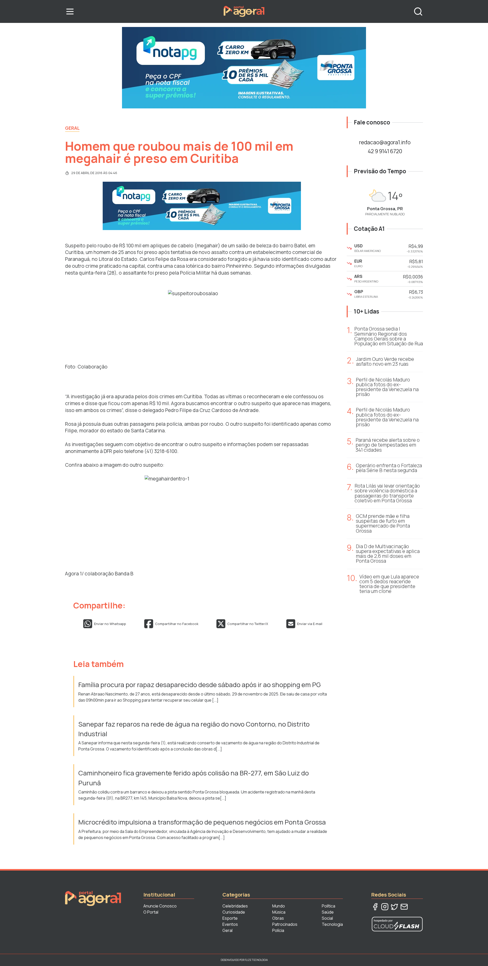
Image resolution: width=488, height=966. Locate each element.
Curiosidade (233, 912)
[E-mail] (404, 907)
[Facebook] (375, 907)
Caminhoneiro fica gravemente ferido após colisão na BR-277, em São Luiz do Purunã (193, 778)
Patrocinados (284, 924)
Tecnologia (332, 924)
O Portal (150, 912)
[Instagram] (385, 907)
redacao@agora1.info (384, 142)
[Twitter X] (394, 907)
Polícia (278, 930)
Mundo (278, 906)
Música (278, 912)
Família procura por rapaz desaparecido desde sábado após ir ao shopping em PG (200, 684)
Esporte (230, 918)
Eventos (230, 924)
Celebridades (235, 906)
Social (327, 918)
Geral (72, 128)
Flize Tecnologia (256, 960)
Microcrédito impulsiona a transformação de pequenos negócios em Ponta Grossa (202, 822)
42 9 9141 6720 (385, 151)
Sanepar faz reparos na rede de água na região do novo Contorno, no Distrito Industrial (194, 729)
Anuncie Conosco (160, 906)
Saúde (328, 912)
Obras (278, 918)
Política (328, 906)
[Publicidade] (244, 67)
